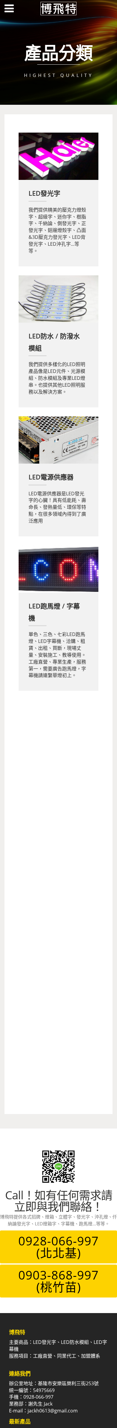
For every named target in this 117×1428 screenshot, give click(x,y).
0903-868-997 (58, 1281)
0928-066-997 (58, 1247)
